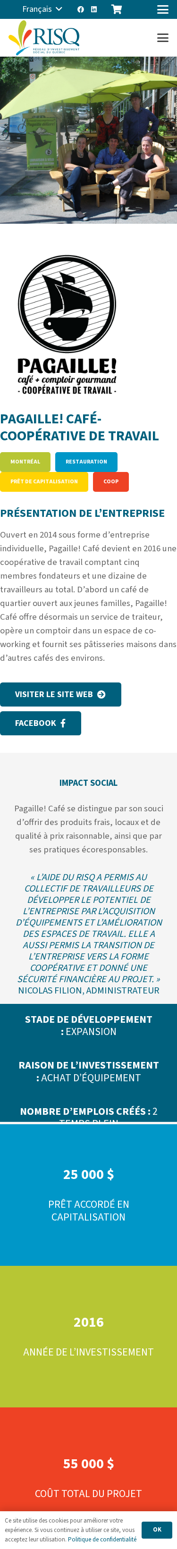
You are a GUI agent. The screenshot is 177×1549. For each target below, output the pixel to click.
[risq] (43, 38)
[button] (42, 9)
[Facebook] (80, 9)
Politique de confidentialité (102, 1539)
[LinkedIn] (94, 9)
